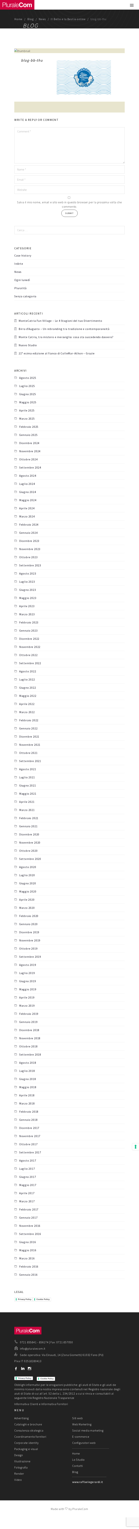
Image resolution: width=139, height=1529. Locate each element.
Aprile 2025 (27, 410)
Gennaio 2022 (28, 728)
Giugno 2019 (27, 981)
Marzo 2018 (27, 1103)
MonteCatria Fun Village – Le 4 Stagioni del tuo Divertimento (60, 321)
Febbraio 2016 (28, 1266)
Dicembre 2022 (29, 638)
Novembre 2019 (29, 940)
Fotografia (21, 1467)
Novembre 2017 (29, 1136)
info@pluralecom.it (32, 1348)
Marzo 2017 (27, 1201)
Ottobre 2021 (28, 753)
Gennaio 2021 (28, 826)
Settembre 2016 (30, 1234)
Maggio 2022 (27, 696)
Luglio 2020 (27, 875)
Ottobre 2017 (28, 1144)
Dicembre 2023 (29, 541)
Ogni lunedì (22, 280)
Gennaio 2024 (28, 532)
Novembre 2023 (29, 549)
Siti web (77, 1418)
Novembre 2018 (29, 1038)
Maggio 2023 (27, 598)
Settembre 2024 (30, 467)
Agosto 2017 (27, 1160)
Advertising (21, 1418)
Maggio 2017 (27, 1185)
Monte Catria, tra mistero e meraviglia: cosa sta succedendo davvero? (66, 337)
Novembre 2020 (29, 842)
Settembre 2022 (30, 663)
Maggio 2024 (27, 500)
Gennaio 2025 (28, 435)
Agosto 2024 (27, 475)
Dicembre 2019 (29, 932)
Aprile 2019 (27, 997)
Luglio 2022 (27, 679)
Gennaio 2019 (28, 1022)
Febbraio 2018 (28, 1111)
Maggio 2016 (27, 1250)
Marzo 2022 (27, 712)
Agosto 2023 (27, 573)
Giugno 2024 (27, 492)
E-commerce (80, 1436)
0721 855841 (28, 1342)
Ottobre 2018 (28, 1046)
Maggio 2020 (27, 891)
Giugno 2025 (27, 394)
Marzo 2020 (27, 908)
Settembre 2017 (30, 1152)
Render (19, 1473)
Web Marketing (81, 1424)
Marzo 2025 (27, 418)
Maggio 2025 (27, 402)
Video (18, 1480)
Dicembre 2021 (29, 736)
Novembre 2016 (29, 1226)
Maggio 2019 (27, 989)
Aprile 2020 (27, 899)
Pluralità (20, 288)
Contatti (77, 1466)
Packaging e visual (26, 1449)
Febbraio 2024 (28, 524)
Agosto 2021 (27, 769)
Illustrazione (22, 1461)
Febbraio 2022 (28, 720)
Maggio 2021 (27, 793)
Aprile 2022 (27, 704)
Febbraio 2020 (28, 916)
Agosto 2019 (27, 965)
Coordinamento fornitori (30, 1436)
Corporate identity (26, 1443)
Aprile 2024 (27, 508)
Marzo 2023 (27, 614)
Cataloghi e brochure (28, 1424)
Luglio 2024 (27, 484)
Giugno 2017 (27, 1177)
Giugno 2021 (27, 785)
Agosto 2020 (27, 867)
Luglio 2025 (27, 386)
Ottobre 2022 (28, 655)
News (42, 19)
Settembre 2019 (30, 956)
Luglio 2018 (27, 1071)
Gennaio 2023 (28, 630)
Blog (30, 19)
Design (18, 1455)
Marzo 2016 (27, 1258)
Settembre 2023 (30, 565)
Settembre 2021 (30, 761)
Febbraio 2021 (28, 818)
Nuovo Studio (28, 345)
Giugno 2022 (27, 687)
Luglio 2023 (27, 581)
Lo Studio (78, 1459)
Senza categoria (25, 296)
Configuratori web (84, 1443)
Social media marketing (88, 1430)
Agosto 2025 (27, 378)
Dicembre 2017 (29, 1128)
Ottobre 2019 (28, 948)
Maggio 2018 (27, 1087)
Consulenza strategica (28, 1430)
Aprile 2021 (27, 802)
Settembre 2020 (30, 859)
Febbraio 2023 (28, 622)
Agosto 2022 (27, 671)
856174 (44, 1342)
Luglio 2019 (27, 973)
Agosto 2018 (27, 1062)
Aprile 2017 (27, 1193)
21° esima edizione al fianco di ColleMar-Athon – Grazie (57, 353)
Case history (22, 255)
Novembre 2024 (29, 451)
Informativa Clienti (26, 1404)
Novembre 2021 (29, 744)
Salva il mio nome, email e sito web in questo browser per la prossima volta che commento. (69, 204)
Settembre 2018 (30, 1054)
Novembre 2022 (29, 647)
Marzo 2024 (27, 516)
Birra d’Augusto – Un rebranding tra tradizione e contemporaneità (64, 329)
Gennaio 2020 (28, 924)
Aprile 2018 (27, 1095)
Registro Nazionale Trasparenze (53, 1398)
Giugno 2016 (27, 1242)
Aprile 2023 (27, 606)
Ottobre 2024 (28, 459)
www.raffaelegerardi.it (87, 1482)
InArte (18, 263)
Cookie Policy (43, 1299)
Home (18, 19)
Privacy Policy (24, 1299)
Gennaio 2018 (28, 1120)
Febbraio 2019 (28, 1014)
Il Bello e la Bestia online (68, 19)
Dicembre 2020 (29, 834)
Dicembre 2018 (29, 1030)
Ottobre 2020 (28, 850)
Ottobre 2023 (28, 557)
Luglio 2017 (27, 1168)
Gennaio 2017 (28, 1217)
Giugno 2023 (27, 590)
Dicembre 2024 (29, 443)
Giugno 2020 (27, 883)
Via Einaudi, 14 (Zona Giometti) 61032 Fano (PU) (73, 1355)
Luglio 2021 (27, 777)
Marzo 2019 (27, 1005)
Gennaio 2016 (28, 1274)
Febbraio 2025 (28, 426)
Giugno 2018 (27, 1079)
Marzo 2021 (27, 810)
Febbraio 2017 (28, 1209)
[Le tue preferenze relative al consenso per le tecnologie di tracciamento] (135, 1146)
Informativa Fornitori (54, 1404)
